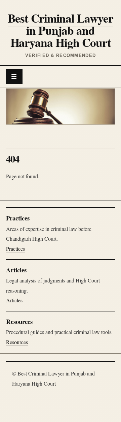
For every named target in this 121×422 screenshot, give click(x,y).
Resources (17, 341)
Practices (15, 248)
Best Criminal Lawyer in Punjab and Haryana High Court (60, 30)
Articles (14, 300)
